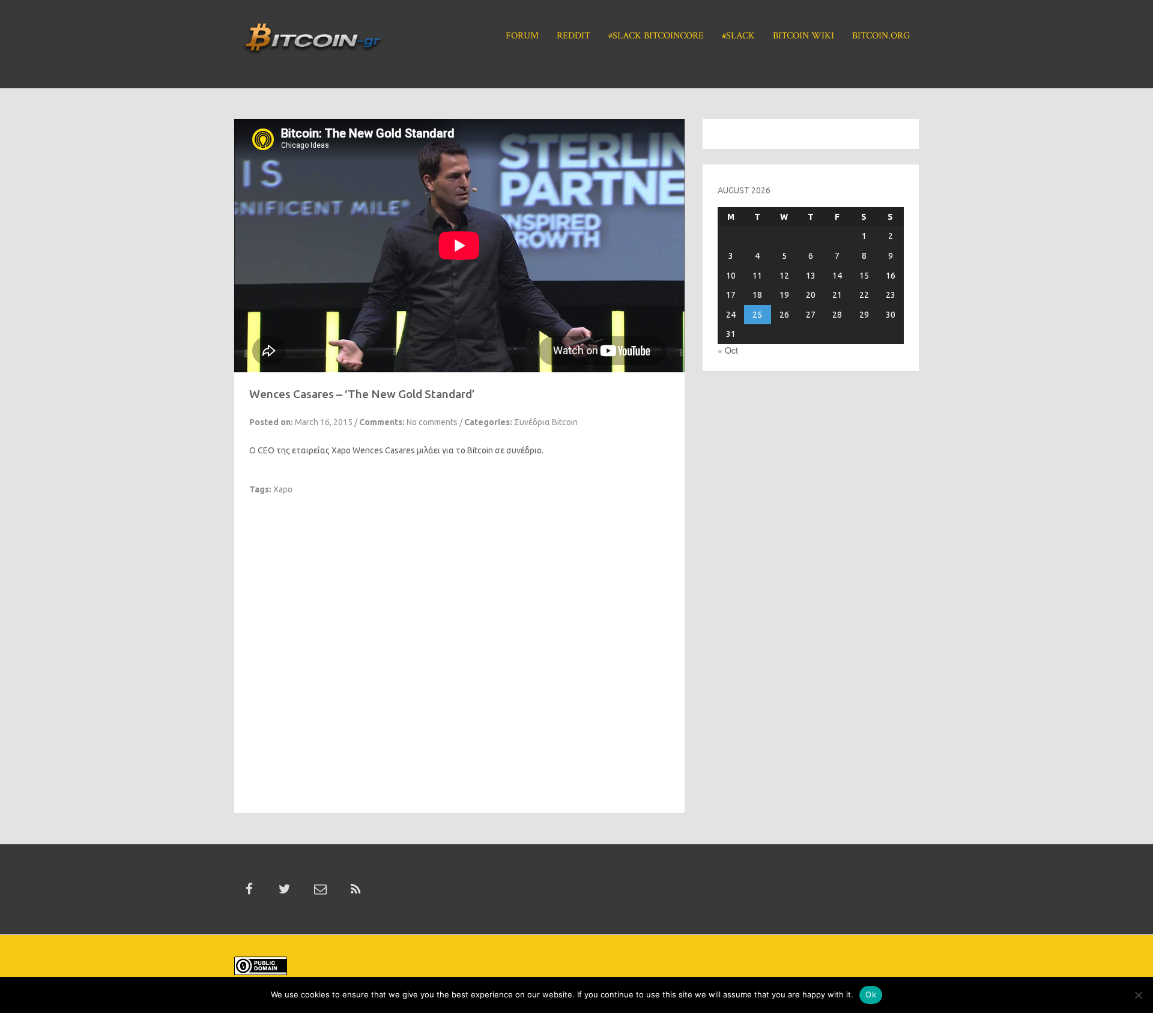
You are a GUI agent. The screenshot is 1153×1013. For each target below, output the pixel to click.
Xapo (341, 450)
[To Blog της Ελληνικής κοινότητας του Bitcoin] (313, 43)
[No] (1138, 995)
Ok (870, 994)
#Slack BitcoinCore (656, 35)
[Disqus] (459, 645)
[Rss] (355, 889)
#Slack (738, 35)
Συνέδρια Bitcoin (546, 422)
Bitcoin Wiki (803, 35)
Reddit (573, 35)
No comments (432, 422)
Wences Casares (384, 450)
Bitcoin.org (881, 35)
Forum (522, 35)
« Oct (728, 350)
